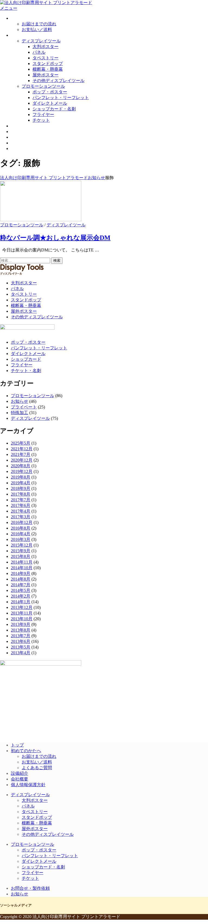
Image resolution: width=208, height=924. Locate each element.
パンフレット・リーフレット (60, 97)
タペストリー (45, 58)
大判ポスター (45, 46)
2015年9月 (20, 550)
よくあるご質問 (37, 767)
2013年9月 (20, 624)
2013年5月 (20, 647)
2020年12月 (21, 460)
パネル (39, 52)
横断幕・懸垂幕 (47, 69)
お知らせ (19, 148)
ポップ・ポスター (49, 92)
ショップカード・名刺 (54, 109)
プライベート (24, 407)
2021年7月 (20, 454)
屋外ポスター (45, 75)
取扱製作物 (21, 35)
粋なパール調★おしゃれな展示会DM (55, 237)
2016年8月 (20, 528)
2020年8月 (20, 465)
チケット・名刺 (26, 370)
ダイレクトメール (49, 103)
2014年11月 (21, 562)
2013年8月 (20, 630)
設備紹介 (19, 131)
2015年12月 (21, 545)
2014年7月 (20, 584)
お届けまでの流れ (39, 24)
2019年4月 (20, 482)
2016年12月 (21, 522)
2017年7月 (20, 499)
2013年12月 (21, 607)
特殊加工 (19, 412)
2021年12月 (21, 448)
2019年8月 (20, 477)
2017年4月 (20, 511)
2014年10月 (21, 567)
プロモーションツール (43, 86)
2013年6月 (20, 641)
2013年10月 (21, 618)
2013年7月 (20, 635)
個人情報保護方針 (28, 784)
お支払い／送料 (37, 29)
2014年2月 (20, 596)
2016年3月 (20, 539)
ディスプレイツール (41, 41)
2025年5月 (20, 443)
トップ (17, 745)
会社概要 (19, 137)
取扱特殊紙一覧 (26, 126)
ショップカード (26, 359)
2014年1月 (20, 601)
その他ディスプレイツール (58, 80)
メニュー (8, 8)
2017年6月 (20, 505)
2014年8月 (20, 579)
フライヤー (43, 114)
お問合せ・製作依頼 (30, 143)
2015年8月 (20, 556)
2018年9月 (20, 488)
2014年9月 (20, 573)
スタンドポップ (47, 63)
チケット (41, 120)
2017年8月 (20, 494)
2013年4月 (20, 652)
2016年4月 (20, 533)
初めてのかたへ (26, 18)
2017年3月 (20, 516)
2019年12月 (21, 471)
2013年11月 (21, 613)
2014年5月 (20, 590)
